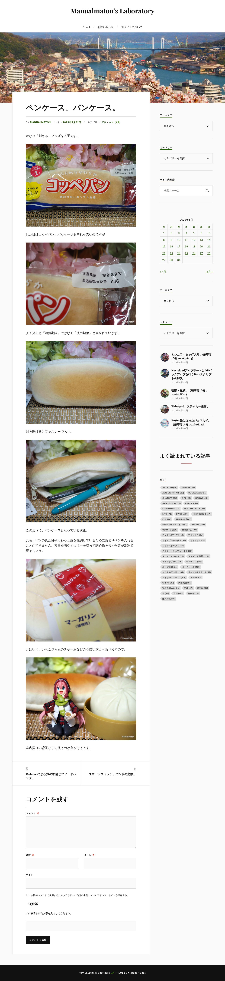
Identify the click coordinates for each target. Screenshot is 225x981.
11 (186, 239)
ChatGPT (169, 498)
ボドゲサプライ (172, 561)
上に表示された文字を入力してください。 (49, 913)
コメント (32, 813)
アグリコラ (195, 535)
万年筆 (196, 577)
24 (178, 253)
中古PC (168, 583)
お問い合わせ (106, 27)
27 (201, 253)
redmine (183, 519)
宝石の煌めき (170, 588)
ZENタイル (189, 530)
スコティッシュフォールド (177, 551)
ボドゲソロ (194, 561)
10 (178, 239)
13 (201, 239)
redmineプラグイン (174, 524)
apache (188, 487)
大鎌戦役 (184, 583)
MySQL (182, 514)
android (169, 487)
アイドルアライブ (173, 535)
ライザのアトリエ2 (199, 572)
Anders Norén (137, 973)
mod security (194, 508)
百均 (178, 593)
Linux (191, 503)
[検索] (207, 191)
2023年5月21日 (72, 122)
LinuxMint (170, 508)
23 (171, 253)
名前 (30, 855)
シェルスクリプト (173, 546)
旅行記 (202, 588)
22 (163, 253)
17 (178, 246)
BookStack (197, 493)
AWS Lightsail (173, 493)
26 (193, 253)
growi (201, 498)
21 (208, 246)
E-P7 (186, 498)
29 (163, 259)
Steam (198, 524)
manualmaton (40, 122)
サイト (29, 874)
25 (186, 253)
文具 (117, 122)
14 (208, 239)
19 (193, 246)
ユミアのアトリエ (173, 572)
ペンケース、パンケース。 (73, 107)
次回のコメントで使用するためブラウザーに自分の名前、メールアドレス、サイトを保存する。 (80, 895)
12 (193, 239)
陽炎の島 (168, 598)
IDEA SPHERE (171, 503)
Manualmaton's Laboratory (112, 10)
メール (89, 855)
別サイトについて (131, 27)
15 (163, 246)
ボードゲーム (191, 567)
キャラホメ (197, 540)
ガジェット (107, 122)
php (166, 519)
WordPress (102, 973)
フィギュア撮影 (198, 556)
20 (201, 246)
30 (171, 259)
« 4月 (163, 271)
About (86, 27)
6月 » (210, 271)
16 (171, 246)
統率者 (193, 593)
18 (186, 246)
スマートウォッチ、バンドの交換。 (112, 774)
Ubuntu (169, 530)
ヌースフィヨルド (173, 556)
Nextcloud (202, 514)
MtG (167, 514)
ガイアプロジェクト (174, 540)
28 (208, 253)
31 (178, 259)
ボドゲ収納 (169, 567)
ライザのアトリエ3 (174, 577)
